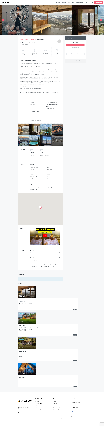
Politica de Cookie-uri (58, 413)
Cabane (37, 401)
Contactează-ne (75, 407)
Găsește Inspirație (79, 2)
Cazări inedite (71, 2)
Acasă (21, 39)
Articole (55, 403)
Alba (31, 39)
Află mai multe (21, 412)
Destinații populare (60, 2)
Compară (75, 309)
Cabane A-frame (39, 403)
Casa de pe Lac (22, 300)
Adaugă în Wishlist (76, 53)
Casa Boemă (22, 377)
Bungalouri (38, 409)
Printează (76, 56)
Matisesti (34, 39)
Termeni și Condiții (57, 409)
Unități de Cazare (57, 411)
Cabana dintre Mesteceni (25, 325)
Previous (3, 20)
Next (101, 20)
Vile (36, 405)
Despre (55, 401)
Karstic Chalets (22, 351)
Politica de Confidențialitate (59, 415)
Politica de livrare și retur (59, 418)
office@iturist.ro (75, 404)
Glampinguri (38, 411)
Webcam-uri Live (57, 407)
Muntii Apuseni (26, 39)
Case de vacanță (39, 407)
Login (92, 2)
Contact (87, 2)
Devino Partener (98, 2)
